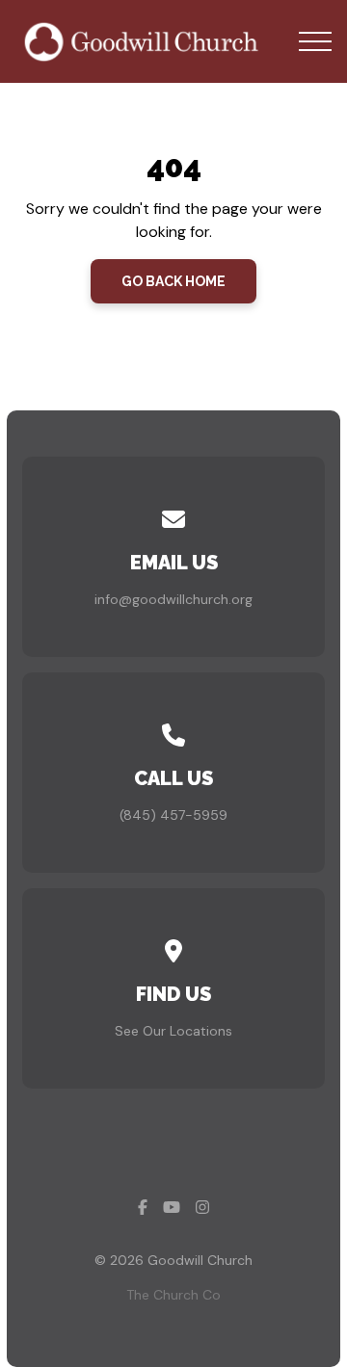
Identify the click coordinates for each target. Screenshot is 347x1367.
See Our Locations (173, 1030)
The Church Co (173, 1294)
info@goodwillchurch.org (173, 599)
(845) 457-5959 (173, 815)
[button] (315, 41)
